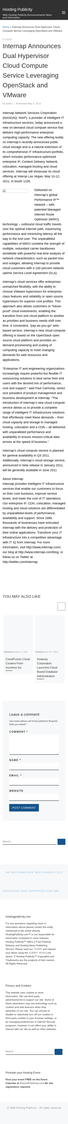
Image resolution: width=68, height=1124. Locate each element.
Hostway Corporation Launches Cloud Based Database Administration (47, 668)
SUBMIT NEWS (37, 952)
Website (16, 790)
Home (6, 27)
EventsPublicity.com (32, 1083)
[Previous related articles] (53, 606)
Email (15, 775)
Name (15, 760)
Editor (9, 103)
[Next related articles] (61, 606)
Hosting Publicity (26, 1108)
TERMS (37, 949)
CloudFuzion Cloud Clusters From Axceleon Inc (18, 663)
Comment (18, 731)
